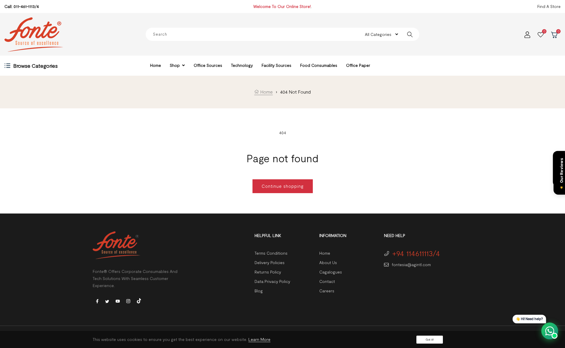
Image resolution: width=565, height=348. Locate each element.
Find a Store (549, 6)
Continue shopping (283, 186)
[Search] (410, 34)
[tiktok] (139, 300)
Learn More (259, 339)
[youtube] (118, 300)
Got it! (430, 339)
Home (266, 92)
